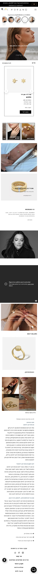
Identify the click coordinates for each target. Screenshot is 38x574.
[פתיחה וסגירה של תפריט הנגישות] (4, 560)
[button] (32, 20)
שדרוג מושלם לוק (28, 533)
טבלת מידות (19, 567)
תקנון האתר (19, 564)
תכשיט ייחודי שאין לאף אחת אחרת (24, 537)
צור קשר (19, 556)
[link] (28, 131)
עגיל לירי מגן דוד (26, 94)
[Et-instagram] (22, 552)
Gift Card (19, 571)
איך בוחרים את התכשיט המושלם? (24, 419)
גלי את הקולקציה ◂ (27, 195)
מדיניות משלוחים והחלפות (19, 560)
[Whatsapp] (15, 552)
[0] (5, 9)
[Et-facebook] (19, 552)
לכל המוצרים (6, 63)
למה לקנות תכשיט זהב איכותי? (25, 541)
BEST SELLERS (32, 334)
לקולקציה (19, 55)
